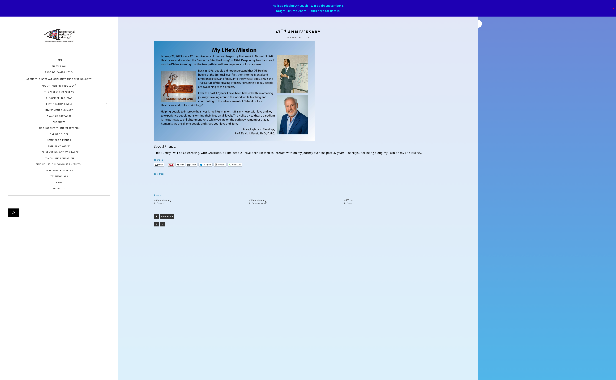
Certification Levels (59, 103)
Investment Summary (59, 110)
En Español (59, 66)
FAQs (59, 182)
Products (59, 122)
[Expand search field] (13, 212)
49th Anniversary (257, 200)
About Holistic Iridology (59, 85)
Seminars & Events (59, 140)
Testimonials (59, 176)
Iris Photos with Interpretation (59, 128)
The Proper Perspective (59, 91)
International (167, 216)
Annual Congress (59, 146)
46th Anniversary (162, 200)
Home (59, 60)
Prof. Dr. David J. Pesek (59, 72)
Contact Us (59, 188)
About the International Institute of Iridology (59, 78)
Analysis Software (59, 116)
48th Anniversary (162, 224)
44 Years (348, 200)
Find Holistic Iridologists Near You (59, 164)
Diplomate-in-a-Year (59, 98)
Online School (59, 134)
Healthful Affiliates (59, 170)
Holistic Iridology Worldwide (59, 152)
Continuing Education (59, 158)
